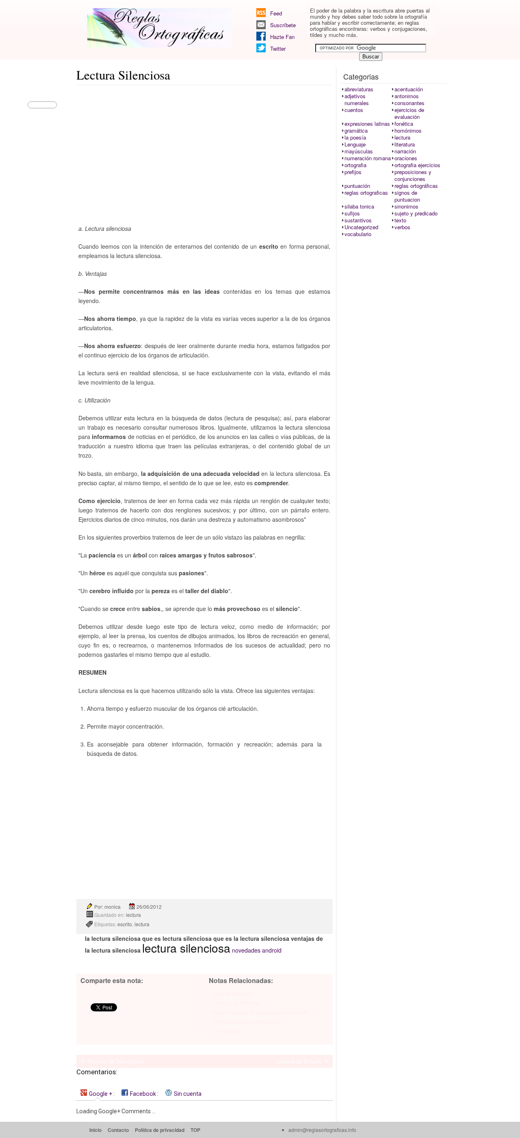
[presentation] (97, 1093)
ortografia (355, 164)
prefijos (353, 171)
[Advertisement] (204, 148)
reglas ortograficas (366, 192)
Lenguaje (355, 144)
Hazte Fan (282, 37)
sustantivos (358, 220)
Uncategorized (361, 227)
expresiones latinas (367, 123)
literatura (404, 144)
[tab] (97, 1093)
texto (400, 220)
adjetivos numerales (356, 99)
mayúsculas (358, 151)
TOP (195, 1130)
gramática (356, 130)
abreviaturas (358, 89)
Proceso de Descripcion (115, 1061)
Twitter (278, 48)
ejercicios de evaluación (409, 113)
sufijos (352, 213)
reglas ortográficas (416, 185)
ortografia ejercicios (417, 164)
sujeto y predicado (416, 213)
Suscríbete (283, 25)
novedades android (257, 950)
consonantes (409, 102)
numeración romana (367, 158)
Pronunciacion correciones (246, 1021)
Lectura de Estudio (236, 1003)
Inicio (95, 1130)
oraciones (405, 158)
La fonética (226, 1031)
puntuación (357, 185)
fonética (403, 123)
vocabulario (357, 233)
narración (405, 151)
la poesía (355, 137)
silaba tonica (359, 206)
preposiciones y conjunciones (412, 175)
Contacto (118, 1130)
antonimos (406, 96)
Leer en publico (232, 993)
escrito (124, 924)
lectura (133, 914)
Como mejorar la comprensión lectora (260, 1012)
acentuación (408, 89)
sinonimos (406, 206)
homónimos (408, 130)
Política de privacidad (159, 1130)
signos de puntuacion (407, 196)
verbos (402, 227)
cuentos (353, 109)
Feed (276, 13)
